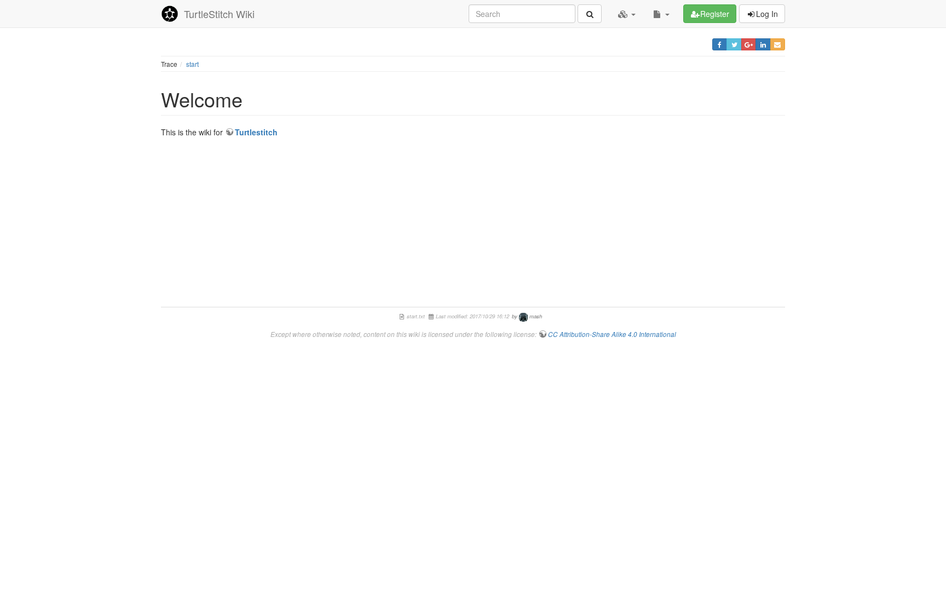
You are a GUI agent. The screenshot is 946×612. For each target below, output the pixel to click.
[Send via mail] (777, 44)
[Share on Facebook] (719, 44)
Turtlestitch (256, 132)
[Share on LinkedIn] (762, 44)
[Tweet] (733, 44)
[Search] (590, 13)
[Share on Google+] (748, 44)
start (192, 63)
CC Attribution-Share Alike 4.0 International (612, 334)
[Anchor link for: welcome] (253, 98)
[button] (627, 13)
